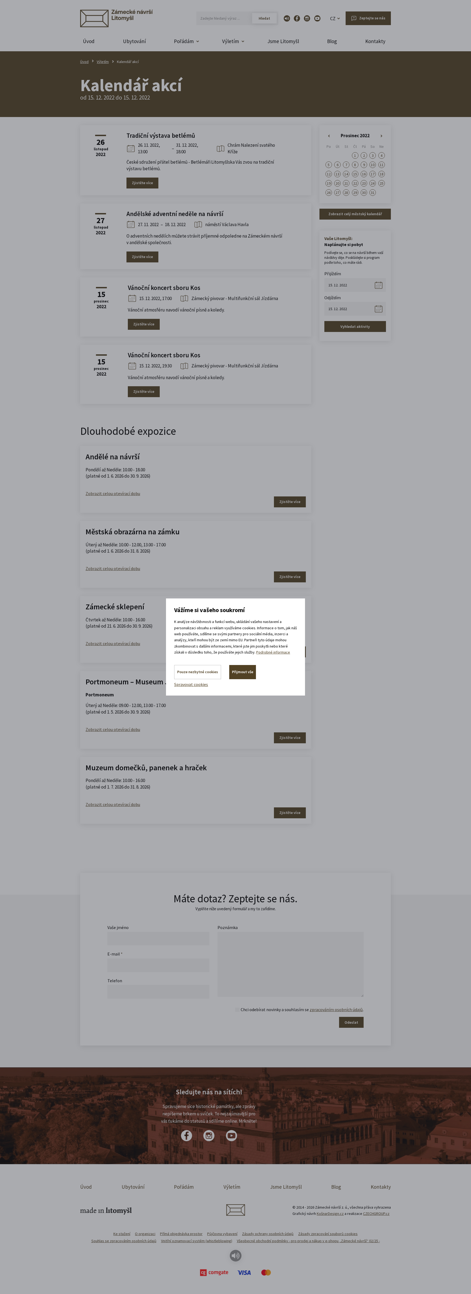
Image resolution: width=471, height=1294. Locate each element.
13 (337, 174)
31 (373, 192)
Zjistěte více (142, 182)
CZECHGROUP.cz (376, 1213)
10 (373, 164)
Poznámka (228, 927)
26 (329, 192)
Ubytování (134, 41)
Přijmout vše (242, 671)
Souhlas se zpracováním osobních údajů (123, 1240)
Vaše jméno (118, 927)
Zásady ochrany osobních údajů (268, 1233)
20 (337, 183)
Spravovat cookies (191, 684)
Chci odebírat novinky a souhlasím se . (302, 1009)
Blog (332, 41)
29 (355, 192)
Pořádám (184, 1187)
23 (364, 183)
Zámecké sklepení (115, 607)
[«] (329, 136)
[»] (382, 136)
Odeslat (351, 1022)
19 (329, 183)
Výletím (103, 61)
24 (373, 183)
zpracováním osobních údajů (336, 1009)
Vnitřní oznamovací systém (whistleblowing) (196, 1240)
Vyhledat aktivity (355, 326)
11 (382, 164)
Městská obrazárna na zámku (133, 532)
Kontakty (375, 41)
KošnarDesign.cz (330, 1213)
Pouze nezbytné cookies (197, 671)
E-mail (115, 954)
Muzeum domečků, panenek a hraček (146, 767)
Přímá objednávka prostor (181, 1233)
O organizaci (145, 1233)
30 (364, 192)
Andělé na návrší (113, 457)
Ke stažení (121, 1233)
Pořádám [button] (184, 41)
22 (355, 183)
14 (346, 174)
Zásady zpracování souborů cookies (328, 1233)
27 (337, 192)
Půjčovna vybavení (222, 1233)
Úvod (89, 41)
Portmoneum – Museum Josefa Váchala (149, 682)
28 (346, 192)
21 (346, 183)
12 (329, 174)
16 (364, 174)
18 (382, 174)
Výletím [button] (230, 41)
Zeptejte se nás (372, 18)
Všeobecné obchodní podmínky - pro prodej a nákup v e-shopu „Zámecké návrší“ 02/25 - (308, 1240)
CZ (333, 18)
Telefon (114, 980)
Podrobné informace (273, 652)
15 (355, 174)
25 (382, 183)
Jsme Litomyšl (283, 41)
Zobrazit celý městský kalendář (355, 213)
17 (373, 174)
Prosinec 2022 (355, 136)
